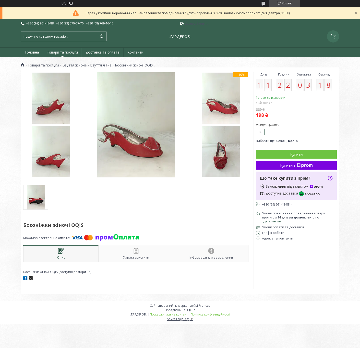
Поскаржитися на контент (169, 314)
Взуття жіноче (74, 65)
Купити (296, 154)
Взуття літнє (100, 65)
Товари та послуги (62, 52)
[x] (31, 279)
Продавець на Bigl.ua (180, 310)
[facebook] (25, 279)
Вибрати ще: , (277, 141)
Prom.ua (204, 306)
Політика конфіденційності (210, 314)
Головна (32, 52)
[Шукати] (102, 36)
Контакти (135, 52)
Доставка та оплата (103, 52)
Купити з (288, 165)
